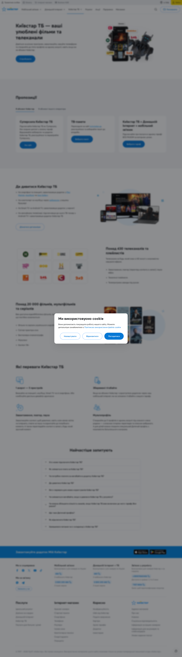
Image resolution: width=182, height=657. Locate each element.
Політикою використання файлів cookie (102, 327)
